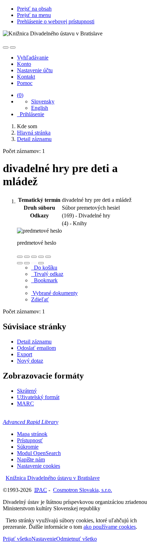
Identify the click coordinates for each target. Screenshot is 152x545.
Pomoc (25, 83)
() (20, 95)
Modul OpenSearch (39, 453)
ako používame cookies (109, 527)
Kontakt (26, 77)
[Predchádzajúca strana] (34, 263)
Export (24, 354)
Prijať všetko (17, 539)
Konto (24, 64)
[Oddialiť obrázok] (27, 257)
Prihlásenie (30, 114)
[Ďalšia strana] (41, 263)
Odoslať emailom (36, 348)
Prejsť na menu (34, 15)
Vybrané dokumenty (54, 293)
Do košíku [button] (44, 268)
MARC (25, 404)
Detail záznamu (34, 342)
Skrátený (27, 391)
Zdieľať (40, 299)
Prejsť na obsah (34, 9)
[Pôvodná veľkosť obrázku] (34, 257)
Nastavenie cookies (38, 466)
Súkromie (28, 447)
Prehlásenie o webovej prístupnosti (55, 21)
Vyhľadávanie (32, 58)
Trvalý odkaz (47, 274)
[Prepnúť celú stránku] (41, 257)
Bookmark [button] (44, 280)
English (39, 108)
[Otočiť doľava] (20, 263)
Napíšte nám (31, 459)
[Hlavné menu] (13, 47)
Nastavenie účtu (35, 70)
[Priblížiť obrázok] (20, 257)
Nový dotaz (30, 361)
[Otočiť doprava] (27, 263)
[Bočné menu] (5, 47)
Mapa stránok (32, 434)
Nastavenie (43, 539)
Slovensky (42, 101)
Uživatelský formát (38, 397)
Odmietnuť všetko (76, 539)
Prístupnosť (30, 440)
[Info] (48, 257)
